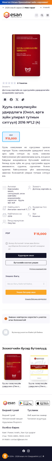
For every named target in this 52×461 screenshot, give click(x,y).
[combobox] (26, 283)
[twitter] (17, 100)
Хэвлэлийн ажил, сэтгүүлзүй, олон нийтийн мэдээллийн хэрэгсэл (16, 195)
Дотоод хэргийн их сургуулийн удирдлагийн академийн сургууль (25, 91)
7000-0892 (13, 436)
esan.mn (24, 456)
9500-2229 (24, 436)
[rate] (3, 83)
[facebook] (11, 100)
